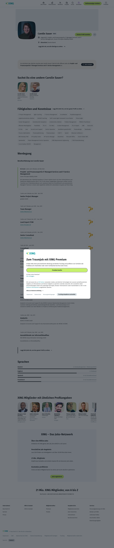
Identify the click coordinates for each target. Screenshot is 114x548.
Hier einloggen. (30, 276)
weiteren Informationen (32, 287)
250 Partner (41, 282)
